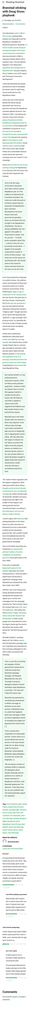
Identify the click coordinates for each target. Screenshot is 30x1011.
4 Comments (20, 24)
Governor (23, 810)
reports (21, 640)
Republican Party (13, 821)
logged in (15, 997)
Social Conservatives (10, 830)
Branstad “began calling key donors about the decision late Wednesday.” (14, 616)
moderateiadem (8, 885)
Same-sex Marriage (16, 827)
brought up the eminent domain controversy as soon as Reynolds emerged (14, 491)
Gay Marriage (14, 810)
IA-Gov (4, 813)
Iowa (10, 813)
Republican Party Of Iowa (11, 824)
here (20, 607)
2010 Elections (12, 804)
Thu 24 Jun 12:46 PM (18, 944)
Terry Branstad (13, 833)
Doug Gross (12, 807)
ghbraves (5, 944)
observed (17, 365)
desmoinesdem (8, 24)
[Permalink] (3, 20)
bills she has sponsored (15, 303)
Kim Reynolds (15, 816)
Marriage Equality (12, 818)
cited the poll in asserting (11, 146)
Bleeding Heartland (15, 2)
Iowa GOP (15, 813)
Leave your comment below (12, 849)
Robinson (20, 519)
